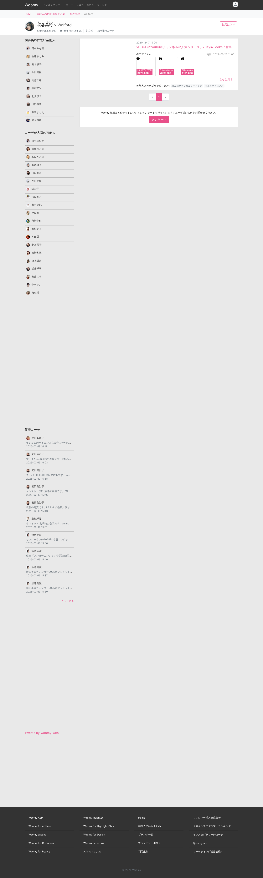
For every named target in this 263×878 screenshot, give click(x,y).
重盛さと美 (38, 149)
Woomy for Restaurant (41, 843)
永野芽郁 (37, 220)
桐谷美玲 (75, 14)
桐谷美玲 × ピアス (214, 85)
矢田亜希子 (38, 438)
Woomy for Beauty (39, 851)
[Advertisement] (49, 361)
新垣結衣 (37, 228)
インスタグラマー (53, 4)
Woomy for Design (94, 834)
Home (141, 817)
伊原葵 (35, 212)
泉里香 (35, 292)
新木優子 (37, 64)
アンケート (159, 120)
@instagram (200, 843)
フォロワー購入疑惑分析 (207, 817)
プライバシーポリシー (150, 843)
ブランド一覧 (145, 834)
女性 (90, 30)
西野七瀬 (37, 252)
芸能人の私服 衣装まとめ (51, 14)
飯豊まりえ (38, 112)
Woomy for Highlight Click (98, 826)
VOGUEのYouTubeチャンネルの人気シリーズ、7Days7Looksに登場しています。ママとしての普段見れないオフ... (185, 47)
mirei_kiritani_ (48, 30)
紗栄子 (35, 188)
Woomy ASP (35, 817)
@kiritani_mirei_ (73, 30)
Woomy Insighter (93, 817)
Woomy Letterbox (93, 843)
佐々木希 (37, 120)
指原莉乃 (37, 196)
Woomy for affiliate (39, 826)
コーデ (69, 4)
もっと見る (226, 79)
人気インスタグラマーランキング (212, 826)
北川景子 (37, 96)
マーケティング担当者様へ (208, 851)
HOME (28, 14)
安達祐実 (37, 276)
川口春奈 (37, 104)
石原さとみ (38, 56)
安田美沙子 (38, 454)
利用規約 (143, 851)
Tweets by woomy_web (42, 733)
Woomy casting (37, 834)
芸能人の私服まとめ (149, 826)
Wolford (65, 25)
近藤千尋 (37, 80)
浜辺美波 (37, 534)
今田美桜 (37, 72)
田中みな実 (38, 48)
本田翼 (35, 236)
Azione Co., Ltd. (92, 851)
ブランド (102, 4)
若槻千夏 (37, 518)
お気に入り (228, 24)
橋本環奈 (37, 260)
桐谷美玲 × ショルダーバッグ (187, 85)
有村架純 (37, 204)
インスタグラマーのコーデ (208, 834)
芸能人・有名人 (85, 4)
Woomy (31, 5)
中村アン (37, 88)
